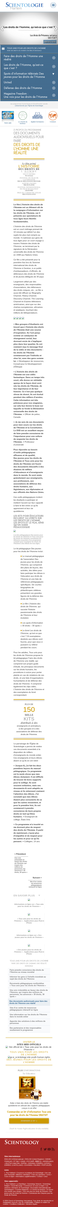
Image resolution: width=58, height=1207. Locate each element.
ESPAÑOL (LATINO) (43, 1163)
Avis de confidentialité (25, 1202)
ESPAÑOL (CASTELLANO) (13, 1165)
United (8, 82)
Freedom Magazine (22, 1189)
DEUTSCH (9, 1163)
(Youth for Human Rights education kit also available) (29, 1128)
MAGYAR (16, 1163)
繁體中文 (38, 1161)
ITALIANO (36, 1165)
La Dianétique (21, 1184)
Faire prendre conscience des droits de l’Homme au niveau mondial (27, 971)
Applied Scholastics (37, 122)
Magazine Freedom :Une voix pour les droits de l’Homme (25, 95)
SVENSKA (31, 1163)
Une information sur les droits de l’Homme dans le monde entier (28, 1015)
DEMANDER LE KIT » (29, 1120)
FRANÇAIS (8, 1161)
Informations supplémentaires (26, 1176)
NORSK (24, 1163)
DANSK (48, 1159)
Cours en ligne (9, 1176)
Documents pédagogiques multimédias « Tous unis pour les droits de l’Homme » (28, 984)
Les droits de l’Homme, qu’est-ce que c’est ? (23, 66)
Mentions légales (31, 1204)
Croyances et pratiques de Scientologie (30, 1173)
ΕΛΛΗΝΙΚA (28, 1165)
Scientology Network (34, 1184)
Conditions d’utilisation (17, 1204)
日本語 (23, 1161)
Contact (40, 1176)
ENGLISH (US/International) (14, 1159)
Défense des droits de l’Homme (23, 88)
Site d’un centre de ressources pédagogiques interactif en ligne (24, 1009)
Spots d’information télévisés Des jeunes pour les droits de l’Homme (24, 75)
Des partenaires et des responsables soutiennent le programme (25, 1029)
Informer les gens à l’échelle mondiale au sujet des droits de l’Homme (28, 978)
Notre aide (7, 123)
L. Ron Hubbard (9, 1173)
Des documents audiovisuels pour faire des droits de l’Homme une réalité (28, 1002)
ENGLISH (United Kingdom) (34, 1159)
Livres (48, 1174)
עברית (16, 1161)
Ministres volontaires (23, 1174)
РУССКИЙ (30, 1161)
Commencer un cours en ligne (34, 1186)
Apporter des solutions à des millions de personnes (27, 1022)
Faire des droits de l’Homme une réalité (23, 57)
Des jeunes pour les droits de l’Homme (28, 1192)
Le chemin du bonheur (22, 122)
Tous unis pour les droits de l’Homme (35, 1191)
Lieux (46, 1176)
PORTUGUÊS (47, 1165)
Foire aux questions (38, 1174)
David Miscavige (16, 1186)
